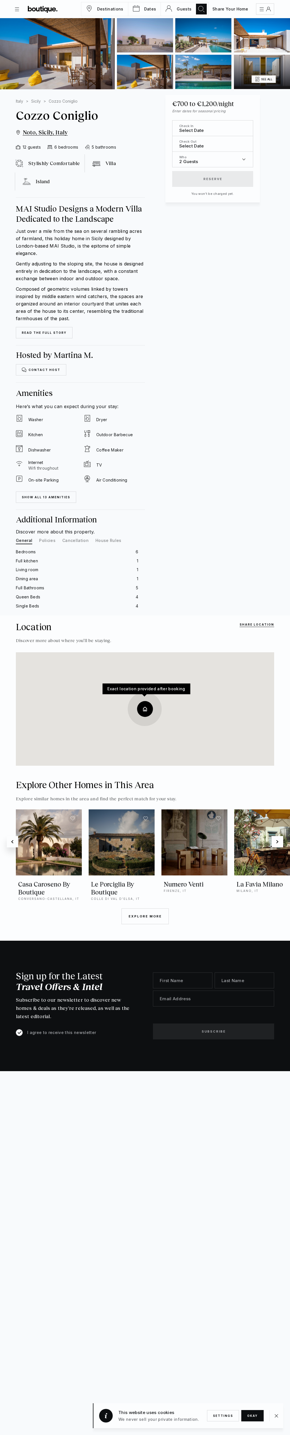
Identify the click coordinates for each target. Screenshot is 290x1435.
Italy (19, 101)
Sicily (36, 101)
